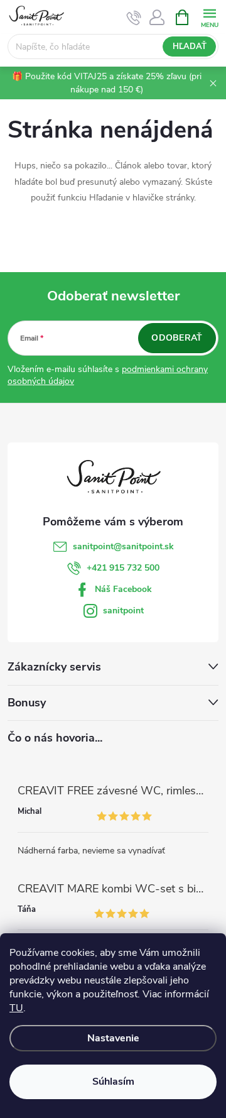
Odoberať (176, 338)
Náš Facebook (123, 589)
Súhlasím (113, 1081)
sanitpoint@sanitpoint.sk (123, 546)
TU (16, 1008)
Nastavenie (113, 1038)
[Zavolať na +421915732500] (134, 17)
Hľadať (190, 46)
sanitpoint (123, 611)
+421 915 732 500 (123, 568)
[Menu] (209, 16)
